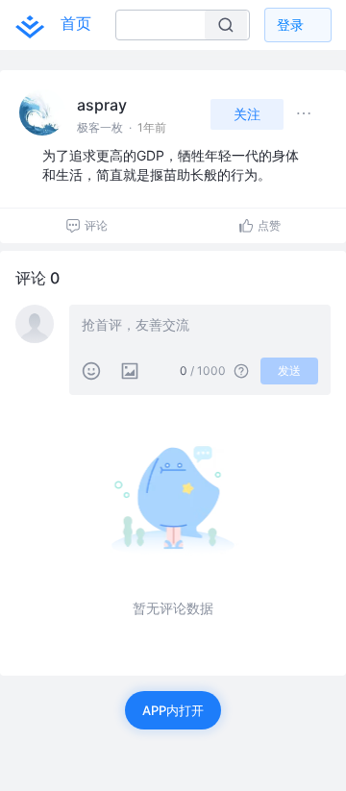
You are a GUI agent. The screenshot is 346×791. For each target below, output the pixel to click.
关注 (247, 114)
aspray (102, 104)
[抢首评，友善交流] (200, 327)
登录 (290, 24)
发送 (289, 370)
